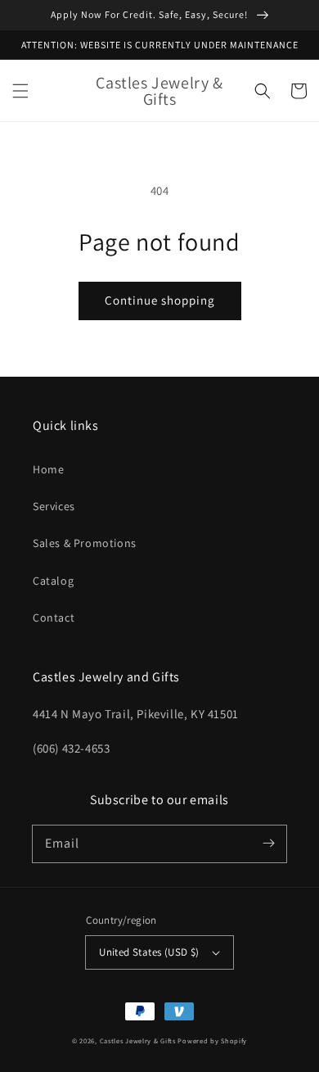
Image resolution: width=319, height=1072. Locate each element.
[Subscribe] (268, 843)
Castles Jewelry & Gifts (138, 1040)
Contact (53, 617)
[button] (20, 91)
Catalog (53, 580)
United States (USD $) (149, 952)
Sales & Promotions (85, 543)
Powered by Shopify (212, 1040)
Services (54, 506)
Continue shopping (160, 300)
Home (48, 469)
